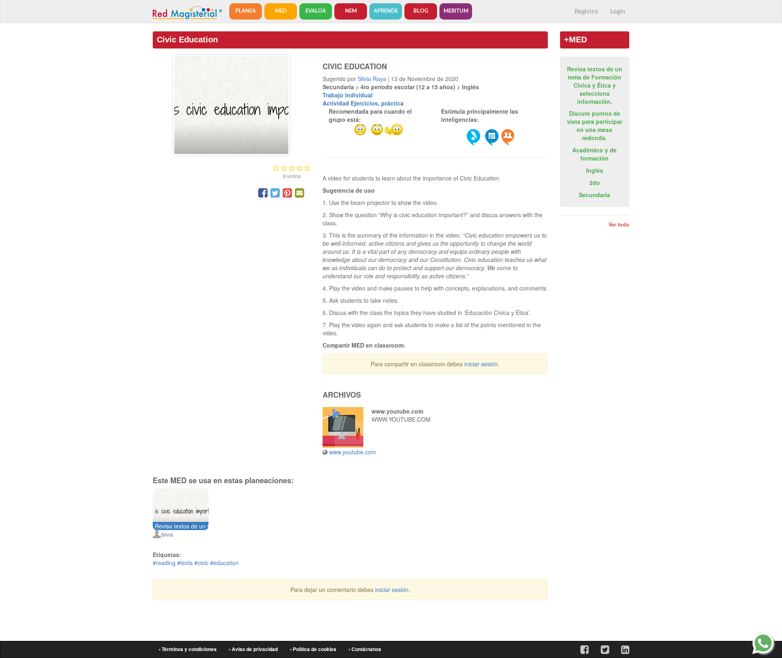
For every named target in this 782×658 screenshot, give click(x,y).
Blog (420, 11)
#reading (164, 563)
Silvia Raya (372, 79)
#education (224, 563)
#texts (185, 563)
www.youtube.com (352, 452)
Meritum (456, 11)
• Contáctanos (365, 649)
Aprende (386, 11)
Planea (245, 11)
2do (594, 182)
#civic (201, 563)
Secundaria (594, 195)
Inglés (594, 170)
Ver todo (618, 224)
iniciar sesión (481, 364)
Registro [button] (586, 11)
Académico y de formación (594, 154)
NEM (351, 11)
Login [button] (617, 11)
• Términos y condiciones (188, 649)
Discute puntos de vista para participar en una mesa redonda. (594, 125)
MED (281, 11)
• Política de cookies (313, 649)
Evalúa (315, 11)
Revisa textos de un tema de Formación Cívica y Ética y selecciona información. (594, 85)
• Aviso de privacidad (253, 649)
